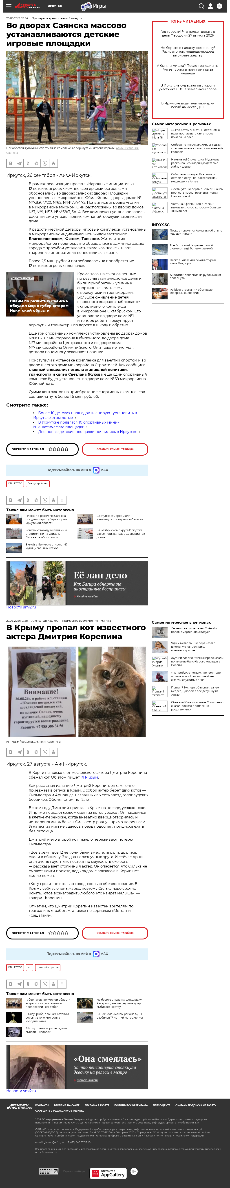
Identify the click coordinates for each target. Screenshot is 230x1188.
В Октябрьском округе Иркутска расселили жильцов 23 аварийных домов (121, 533)
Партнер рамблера (74, 1171)
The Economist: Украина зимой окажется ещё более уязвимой (191, 247)
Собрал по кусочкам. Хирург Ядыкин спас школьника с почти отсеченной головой (197, 148)
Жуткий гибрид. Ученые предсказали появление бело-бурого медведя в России (197, 661)
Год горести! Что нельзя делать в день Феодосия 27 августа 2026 (188, 33)
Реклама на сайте (67, 1105)
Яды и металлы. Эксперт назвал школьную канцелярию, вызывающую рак (193, 646)
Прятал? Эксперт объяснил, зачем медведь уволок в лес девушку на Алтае (195, 691)
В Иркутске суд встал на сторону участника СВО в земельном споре (188, 87)
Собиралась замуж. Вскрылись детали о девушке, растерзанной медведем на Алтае (194, 178)
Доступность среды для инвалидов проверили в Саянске (120, 517)
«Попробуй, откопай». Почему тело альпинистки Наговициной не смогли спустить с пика (196, 676)
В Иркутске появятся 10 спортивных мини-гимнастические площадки (76, 424)
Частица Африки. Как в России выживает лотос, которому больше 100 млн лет (196, 207)
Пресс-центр (161, 1105)
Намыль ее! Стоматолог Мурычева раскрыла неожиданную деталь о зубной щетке (195, 163)
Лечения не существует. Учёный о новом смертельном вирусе (194, 630)
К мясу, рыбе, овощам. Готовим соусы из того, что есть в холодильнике (47, 1017)
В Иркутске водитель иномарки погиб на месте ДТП (188, 105)
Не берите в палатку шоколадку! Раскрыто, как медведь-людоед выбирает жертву (188, 51)
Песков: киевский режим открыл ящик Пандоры (193, 262)
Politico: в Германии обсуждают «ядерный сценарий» (192, 291)
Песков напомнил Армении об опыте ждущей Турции (196, 232)
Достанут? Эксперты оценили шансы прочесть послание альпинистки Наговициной (197, 192)
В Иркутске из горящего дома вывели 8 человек (47, 1030)
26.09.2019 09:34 (17, 18)
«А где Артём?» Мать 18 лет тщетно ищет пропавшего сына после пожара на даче (195, 133)
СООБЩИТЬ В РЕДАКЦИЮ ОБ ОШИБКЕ (59, 1110)
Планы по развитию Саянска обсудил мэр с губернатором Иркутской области (46, 519)
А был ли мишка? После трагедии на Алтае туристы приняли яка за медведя (188, 69)
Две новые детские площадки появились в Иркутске (87, 432)
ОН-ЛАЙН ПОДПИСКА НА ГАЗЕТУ (195, 1105)
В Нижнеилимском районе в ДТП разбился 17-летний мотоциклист (120, 1015)
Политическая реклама (131, 1105)
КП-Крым (89, 777)
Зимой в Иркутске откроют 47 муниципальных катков (46, 546)
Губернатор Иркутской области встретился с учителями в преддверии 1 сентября (48, 1003)
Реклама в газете (97, 1105)
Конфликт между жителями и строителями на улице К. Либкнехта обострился (46, 533)
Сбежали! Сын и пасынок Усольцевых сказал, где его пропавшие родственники (197, 706)
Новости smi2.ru (21, 607)
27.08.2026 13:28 (17, 620)
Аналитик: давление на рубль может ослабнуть (195, 276)
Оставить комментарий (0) (115, 449)
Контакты (42, 1105)
